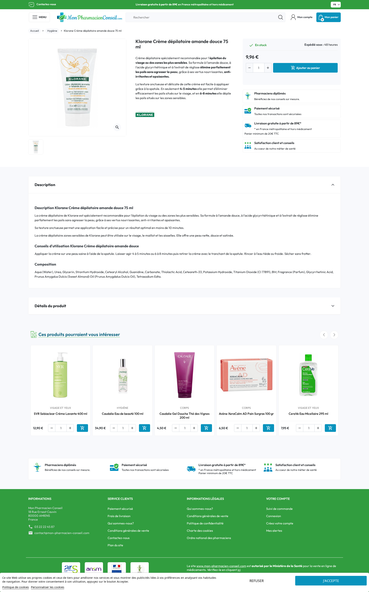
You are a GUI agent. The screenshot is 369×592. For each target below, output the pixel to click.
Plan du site (115, 545)
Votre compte (278, 499)
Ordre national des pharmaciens (209, 538)
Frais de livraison (119, 516)
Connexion (273, 516)
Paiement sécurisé (120, 509)
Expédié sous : (314, 44)
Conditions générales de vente (128, 530)
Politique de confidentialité (205, 523)
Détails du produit (50, 305)
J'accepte (331, 580)
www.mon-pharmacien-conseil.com (221, 566)
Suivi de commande (279, 509)
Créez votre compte (279, 523)
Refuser (256, 580)
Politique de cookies (15, 587)
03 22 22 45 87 (44, 527)
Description (45, 184)
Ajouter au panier (305, 67)
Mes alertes (274, 530)
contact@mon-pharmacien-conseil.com (61, 533)
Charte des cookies (200, 530)
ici (239, 570)
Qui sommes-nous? (121, 523)
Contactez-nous (46, 4)
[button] (301, 17)
